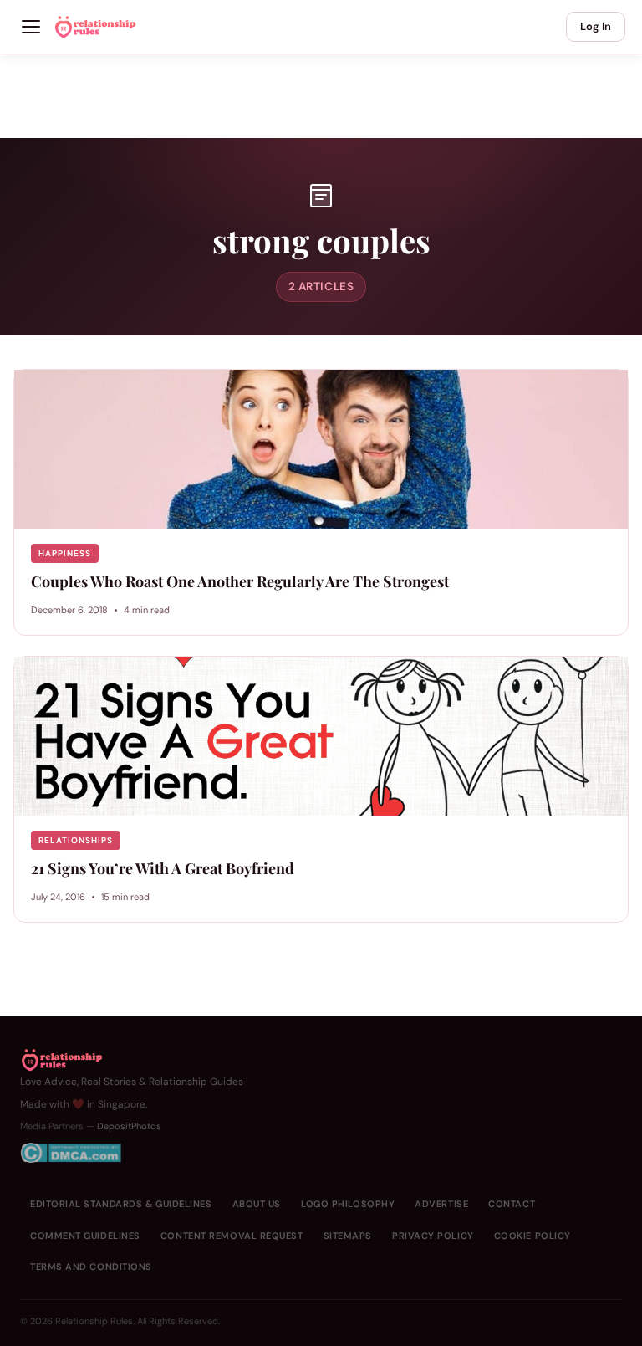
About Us (256, 1204)
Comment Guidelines (85, 1235)
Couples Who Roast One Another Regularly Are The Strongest (240, 581)
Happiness (64, 553)
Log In (595, 26)
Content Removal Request (231, 1235)
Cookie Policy (532, 1235)
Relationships (75, 840)
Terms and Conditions (91, 1266)
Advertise (441, 1204)
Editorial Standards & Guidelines (121, 1204)
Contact (511, 1204)
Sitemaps (348, 1235)
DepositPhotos (129, 1126)
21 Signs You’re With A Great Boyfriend (162, 868)
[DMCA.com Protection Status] (131, 1153)
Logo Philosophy (348, 1204)
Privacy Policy (433, 1235)
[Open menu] (31, 26)
